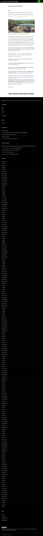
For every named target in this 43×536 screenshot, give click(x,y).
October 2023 (4, 230)
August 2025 (4, 185)
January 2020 (4, 321)
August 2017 (4, 380)
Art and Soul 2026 (5, 130)
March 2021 (4, 293)
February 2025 (4, 198)
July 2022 (3, 261)
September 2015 (4, 427)
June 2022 (3, 263)
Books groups (15, 93)
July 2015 (3, 431)
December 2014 (4, 443)
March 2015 (4, 437)
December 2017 (4, 372)
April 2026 (3, 169)
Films (3, 109)
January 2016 (4, 419)
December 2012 (4, 492)
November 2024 (4, 204)
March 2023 (4, 244)
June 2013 (3, 480)
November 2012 (4, 494)
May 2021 (3, 289)
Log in (3, 514)
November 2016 (4, 399)
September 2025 (4, 183)
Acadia (10, 93)
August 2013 (4, 476)
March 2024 (4, 220)
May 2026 (3, 167)
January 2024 (4, 224)
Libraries (3, 111)
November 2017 (4, 374)
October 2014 (4, 447)
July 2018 (3, 358)
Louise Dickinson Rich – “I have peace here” (9, 134)
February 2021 (4, 295)
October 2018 (4, 352)
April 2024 (3, 218)
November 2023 (4, 228)
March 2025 (4, 196)
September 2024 (4, 208)
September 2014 (4, 449)
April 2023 (3, 242)
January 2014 (4, 466)
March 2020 (4, 317)
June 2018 (3, 360)
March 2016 (4, 415)
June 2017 (3, 384)
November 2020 (4, 301)
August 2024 (4, 210)
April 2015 (3, 435)
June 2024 (3, 214)
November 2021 (4, 277)
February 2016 (4, 417)
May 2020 (3, 313)
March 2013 (4, 486)
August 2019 (4, 332)
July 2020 (3, 309)
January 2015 (4, 441)
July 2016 (3, 407)
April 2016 (3, 413)
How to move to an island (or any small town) (9, 138)
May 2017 (3, 386)
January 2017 (4, 395)
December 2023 (4, 226)
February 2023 (4, 246)
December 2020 (4, 299)
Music (3, 113)
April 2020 (3, 315)
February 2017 (4, 393)
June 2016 (3, 409)
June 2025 (3, 189)
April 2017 (3, 388)
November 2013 (4, 470)
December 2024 (4, 202)
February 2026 (4, 173)
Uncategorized (4, 115)
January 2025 (4, 200)
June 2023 (3, 238)
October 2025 (4, 181)
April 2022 (3, 267)
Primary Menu (41, 1)
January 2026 (4, 175)
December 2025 (4, 177)
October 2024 (4, 206)
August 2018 (4, 356)
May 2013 (3, 482)
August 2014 (4, 451)
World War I (31, 93)
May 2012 (3, 506)
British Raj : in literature (10, 152)
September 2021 (4, 281)
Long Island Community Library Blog (10, 1)
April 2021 (3, 291)
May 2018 (3, 362)
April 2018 (3, 364)
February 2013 (4, 488)
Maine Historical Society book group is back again (20, 13)
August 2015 (4, 429)
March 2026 (4, 171)
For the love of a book (5, 136)
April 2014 (3, 460)
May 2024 (3, 216)
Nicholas (3, 150)
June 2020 (3, 311)
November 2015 (4, 423)
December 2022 (4, 250)
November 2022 (4, 252)
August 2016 (4, 405)
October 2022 (4, 254)
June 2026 (3, 165)
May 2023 (3, 240)
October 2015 (4, 425)
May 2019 (3, 338)
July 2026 (3, 163)
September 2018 (4, 354)
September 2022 (4, 256)
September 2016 (4, 403)
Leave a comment (25, 16)
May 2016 (3, 411)
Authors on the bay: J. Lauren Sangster (12, 150)
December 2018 (4, 348)
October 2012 (4, 496)
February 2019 (4, 344)
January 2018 (4, 370)
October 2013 (4, 472)
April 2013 (3, 484)
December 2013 (4, 468)
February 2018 (4, 368)
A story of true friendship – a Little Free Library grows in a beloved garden (14, 132)
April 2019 (3, 340)
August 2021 (4, 283)
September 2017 (4, 378)
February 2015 (4, 439)
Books (9, 10)
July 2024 (3, 212)
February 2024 (4, 222)
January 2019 (4, 346)
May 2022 (3, 265)
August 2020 (4, 307)
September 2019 (4, 330)
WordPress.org (4, 520)
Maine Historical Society (23, 93)
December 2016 (4, 397)
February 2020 (4, 319)
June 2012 (3, 504)
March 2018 (4, 366)
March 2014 (4, 462)
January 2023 (4, 248)
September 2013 (4, 474)
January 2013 (4, 490)
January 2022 (4, 273)
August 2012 (4, 500)
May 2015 (3, 433)
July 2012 (3, 502)
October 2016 (4, 401)
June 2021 (3, 287)
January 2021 (4, 297)
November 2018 (4, 350)
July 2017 (3, 382)
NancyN (18, 16)
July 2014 (3, 453)
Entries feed (4, 516)
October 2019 (4, 328)
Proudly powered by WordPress (6, 534)
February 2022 (4, 271)
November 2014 (4, 445)
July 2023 (3, 236)
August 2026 (4, 161)
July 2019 (3, 334)
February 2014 (4, 464)
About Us (3, 123)
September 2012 (4, 498)
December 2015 (4, 421)
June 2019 (3, 336)
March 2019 (4, 342)
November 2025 (4, 179)
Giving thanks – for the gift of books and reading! (13, 148)
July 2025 (3, 187)
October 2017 (4, 376)
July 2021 (3, 285)
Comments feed (4, 518)
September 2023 (4, 232)
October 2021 (4, 279)
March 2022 (4, 269)
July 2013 (3, 478)
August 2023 (4, 234)
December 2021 (4, 275)
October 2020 (4, 303)
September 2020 (4, 305)
